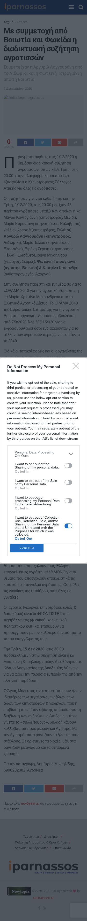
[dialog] (43, 460)
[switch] (68, 465)
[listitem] (43, 454)
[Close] (77, 367)
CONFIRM (27, 547)
